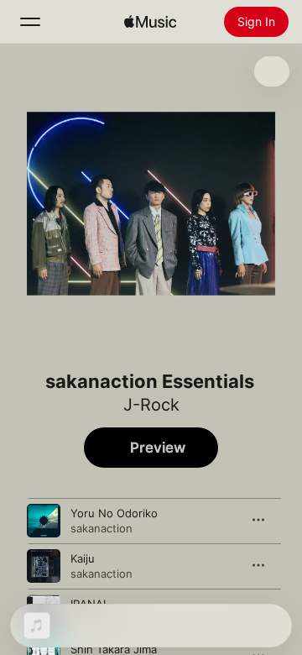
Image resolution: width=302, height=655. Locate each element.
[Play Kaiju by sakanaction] (43, 566)
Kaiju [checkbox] (82, 558)
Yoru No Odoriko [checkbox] (114, 513)
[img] (150, 21)
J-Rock (151, 405)
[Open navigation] (30, 21)
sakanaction (101, 528)
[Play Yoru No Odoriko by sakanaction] (43, 520)
